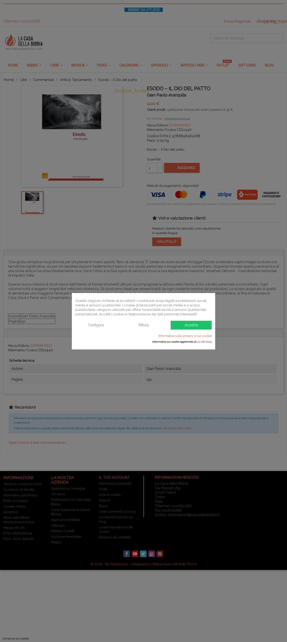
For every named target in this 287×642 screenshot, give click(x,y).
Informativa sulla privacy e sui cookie (185, 335)
